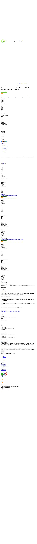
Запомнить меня (3, 289)
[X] (3, 141)
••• (28, 83)
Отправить (2, 389)
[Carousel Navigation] (18, 95)
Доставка (25, 83)
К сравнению (5, 139)
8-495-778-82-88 (3, 364)
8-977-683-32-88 (3, 365)
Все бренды (21, 83)
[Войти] (35, 84)
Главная (17, 83)
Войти (1, 290)
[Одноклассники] (2, 141)
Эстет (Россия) (3, 99)
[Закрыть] (28, 1)
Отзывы (4, 360)
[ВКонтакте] (1, 141)
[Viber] (4, 141)
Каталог (25, 41)
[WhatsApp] (5, 141)
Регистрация (4, 290)
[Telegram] (6, 141)
